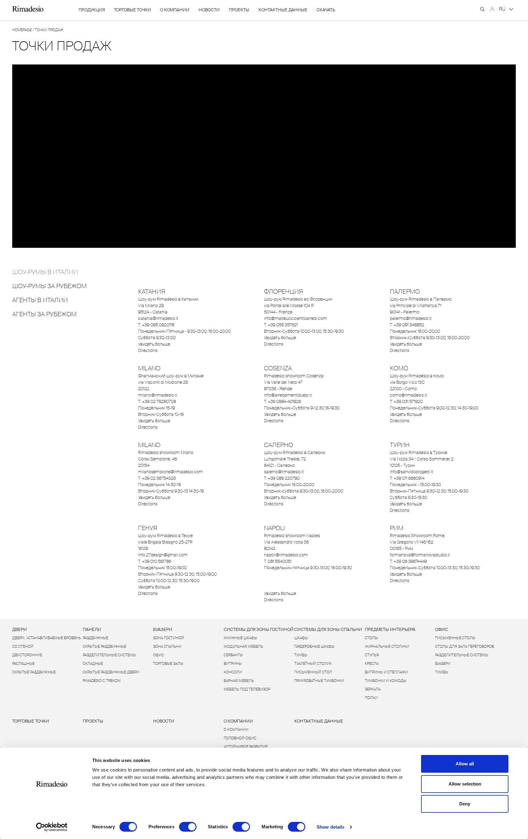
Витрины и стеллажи (386, 672)
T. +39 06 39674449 (408, 561)
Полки (371, 697)
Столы (371, 638)
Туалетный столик (313, 663)
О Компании (174, 10)
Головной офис (240, 738)
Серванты (233, 655)
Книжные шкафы (240, 638)
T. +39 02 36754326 (157, 478)
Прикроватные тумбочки (319, 680)
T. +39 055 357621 (281, 325)
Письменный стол (313, 672)
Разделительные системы (109, 655)
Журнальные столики (387, 646)
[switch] (187, 827)
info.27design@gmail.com (163, 555)
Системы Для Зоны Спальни (328, 629)
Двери (19, 629)
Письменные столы (455, 638)
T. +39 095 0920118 (156, 325)
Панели (92, 629)
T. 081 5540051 (278, 561)
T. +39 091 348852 (407, 325)
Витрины (233, 663)
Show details (330, 827)
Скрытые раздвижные (34, 672)
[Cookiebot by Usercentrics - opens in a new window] (52, 827)
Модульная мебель (243, 646)
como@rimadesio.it (408, 395)
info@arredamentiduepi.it (288, 395)
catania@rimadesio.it (158, 318)
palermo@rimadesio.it (410, 318)
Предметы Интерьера (390, 629)
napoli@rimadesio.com (286, 555)
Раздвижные (95, 638)
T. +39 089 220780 (282, 478)
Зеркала (372, 689)
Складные (93, 663)
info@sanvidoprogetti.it (411, 471)
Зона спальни (167, 646)
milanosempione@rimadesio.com (170, 471)
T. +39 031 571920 (406, 401)
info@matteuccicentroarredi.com (295, 318)
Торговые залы (168, 663)
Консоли (233, 672)
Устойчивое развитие (246, 746)
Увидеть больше (154, 344)
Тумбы (300, 655)
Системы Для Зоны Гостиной (259, 629)
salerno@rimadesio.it (284, 471)
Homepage (22, 29)
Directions (147, 350)
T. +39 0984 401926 (282, 401)
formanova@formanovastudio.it (420, 555)
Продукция (92, 10)
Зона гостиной (168, 638)
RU (503, 9)
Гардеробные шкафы (314, 646)
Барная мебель (239, 680)
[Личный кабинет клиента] (492, 9)
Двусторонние (27, 655)
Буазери (162, 629)
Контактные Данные (282, 10)
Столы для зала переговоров (464, 646)
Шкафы (301, 638)
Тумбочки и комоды (385, 680)
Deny (464, 803)
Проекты (239, 10)
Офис (158, 655)
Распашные (23, 663)
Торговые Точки (132, 10)
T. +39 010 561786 (154, 561)
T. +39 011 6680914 (407, 478)
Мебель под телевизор (247, 689)
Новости (209, 10)
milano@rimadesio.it (157, 395)
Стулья (372, 655)
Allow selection (465, 783)
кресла (372, 663)
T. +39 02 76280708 (157, 401)
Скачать (326, 10)
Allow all (465, 763)
